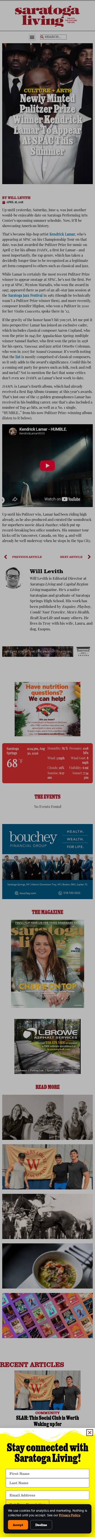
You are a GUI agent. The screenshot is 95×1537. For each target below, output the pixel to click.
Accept (18, 1525)
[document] (47, 768)
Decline (41, 1525)
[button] (89, 1432)
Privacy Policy (69, 1515)
